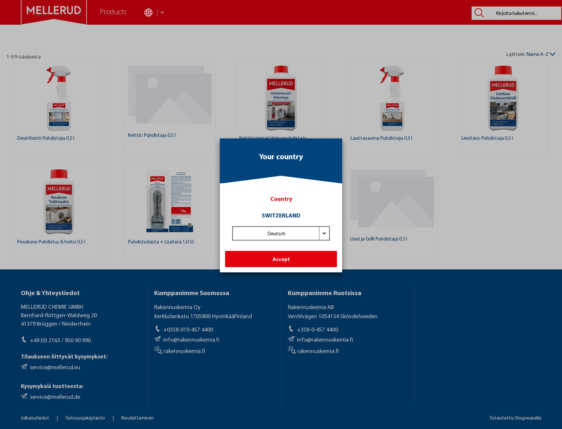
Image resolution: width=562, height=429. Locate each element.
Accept (281, 259)
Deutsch (276, 233)
